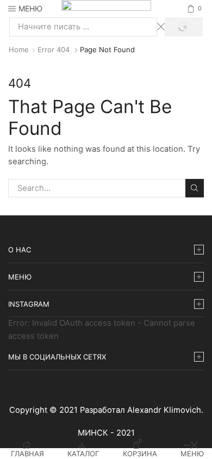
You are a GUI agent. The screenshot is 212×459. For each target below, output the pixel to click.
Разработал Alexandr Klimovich (140, 410)
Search (194, 188)
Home (19, 49)
